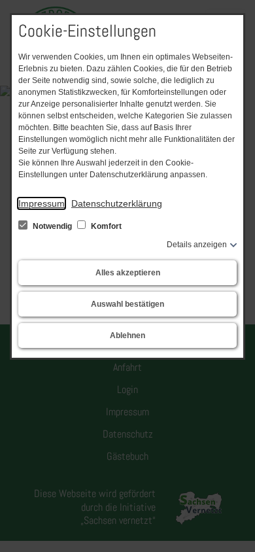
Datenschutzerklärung (116, 203)
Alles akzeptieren (127, 272)
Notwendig (52, 226)
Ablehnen (127, 335)
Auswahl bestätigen (127, 304)
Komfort (105, 226)
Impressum (41, 203)
